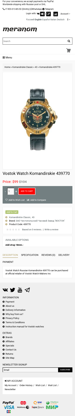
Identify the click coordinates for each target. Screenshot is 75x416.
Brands (9, 337)
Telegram (49, 9)
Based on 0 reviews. (32, 229)
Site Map (10, 358)
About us (10, 306)
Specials (10, 345)
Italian (53, 19)
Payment (8, 262)
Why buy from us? (14, 314)
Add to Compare (38, 200)
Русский (30, 19)
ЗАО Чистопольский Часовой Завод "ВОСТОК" (40, 220)
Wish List (40, 385)
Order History (26, 385)
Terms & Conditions (15, 322)
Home (7, 67)
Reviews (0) (48, 255)
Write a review (51, 229)
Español (46, 19)
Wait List (52, 385)
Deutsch (61, 19)
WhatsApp (37, 9)
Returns (9, 354)
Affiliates (10, 341)
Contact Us (11, 349)
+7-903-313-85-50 (13, 9)
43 (36, 67)
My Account (10, 385)
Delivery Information (15, 310)
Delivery (63, 255)
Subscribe (65, 370)
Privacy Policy (12, 318)
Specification (29, 255)
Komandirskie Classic (22, 67)
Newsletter (10, 389)
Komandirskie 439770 (49, 67)
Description (10, 255)
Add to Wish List (17, 200)
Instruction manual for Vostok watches (25, 326)
